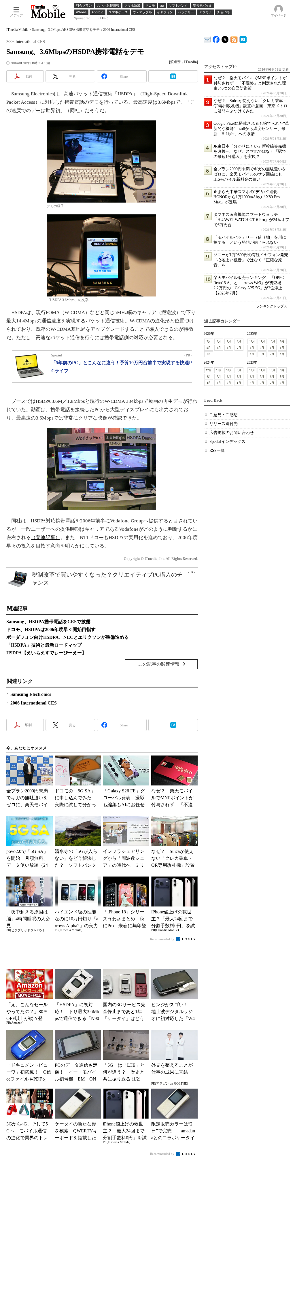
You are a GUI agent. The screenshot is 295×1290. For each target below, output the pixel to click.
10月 (272, 341)
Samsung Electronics (30, 694)
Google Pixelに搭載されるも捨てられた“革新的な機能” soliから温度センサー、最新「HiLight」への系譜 (251, 128)
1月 (209, 354)
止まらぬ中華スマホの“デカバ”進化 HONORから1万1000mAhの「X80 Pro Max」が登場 (247, 197)
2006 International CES (33, 702)
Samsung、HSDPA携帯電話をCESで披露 (48, 621)
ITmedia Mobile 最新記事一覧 (234, 38)
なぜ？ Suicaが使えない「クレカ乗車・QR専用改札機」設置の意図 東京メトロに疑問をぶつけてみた (250, 106)
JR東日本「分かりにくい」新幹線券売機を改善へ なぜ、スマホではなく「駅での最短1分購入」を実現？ (249, 151)
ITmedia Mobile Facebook (216, 38)
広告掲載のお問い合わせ (231, 432)
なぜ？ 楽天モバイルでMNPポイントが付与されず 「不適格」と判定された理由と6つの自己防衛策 (250, 83)
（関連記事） (45, 537)
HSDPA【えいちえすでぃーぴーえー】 (46, 652)
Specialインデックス (227, 441)
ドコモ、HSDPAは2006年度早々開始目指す (51, 629)
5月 (209, 347)
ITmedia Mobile (17, 30)
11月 (262, 341)
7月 (229, 341)
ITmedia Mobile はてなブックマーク (243, 38)
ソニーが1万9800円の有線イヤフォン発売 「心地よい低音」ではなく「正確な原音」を (252, 260)
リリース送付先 (223, 424)
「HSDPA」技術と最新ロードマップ (44, 645)
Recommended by (162, 939)
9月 (209, 341)
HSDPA (125, 94)
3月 (229, 347)
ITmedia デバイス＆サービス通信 (207, 38)
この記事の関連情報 (158, 664)
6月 (239, 341)
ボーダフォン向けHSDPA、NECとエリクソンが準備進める (67, 637)
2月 (239, 347)
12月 (252, 341)
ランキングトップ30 (271, 306)
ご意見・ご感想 (223, 415)
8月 (219, 341)
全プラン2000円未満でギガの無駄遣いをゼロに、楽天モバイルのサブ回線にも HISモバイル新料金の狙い (249, 174)
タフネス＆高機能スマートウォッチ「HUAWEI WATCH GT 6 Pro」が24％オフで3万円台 (251, 219)
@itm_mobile (225, 38)
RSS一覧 (217, 450)
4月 (219, 347)
